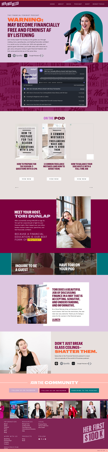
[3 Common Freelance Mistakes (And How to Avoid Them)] (54, 141)
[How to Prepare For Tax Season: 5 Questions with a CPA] (26, 141)
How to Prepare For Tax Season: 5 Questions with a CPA (26, 166)
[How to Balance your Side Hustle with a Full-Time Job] (81, 141)
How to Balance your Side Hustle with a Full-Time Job (81, 166)
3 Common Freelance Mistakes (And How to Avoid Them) (54, 166)
